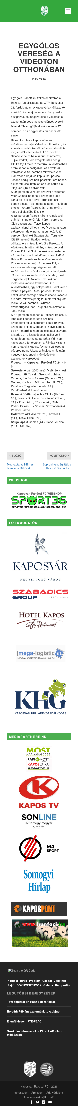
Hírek (23, 981)
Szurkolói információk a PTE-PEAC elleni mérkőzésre (34, 1033)
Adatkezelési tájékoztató (39, 1097)
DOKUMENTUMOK (29, 985)
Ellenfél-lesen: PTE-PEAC (24, 1021)
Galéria (48, 985)
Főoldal (13, 981)
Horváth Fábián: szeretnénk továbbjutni (34, 1011)
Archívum (37, 1092)
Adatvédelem (54, 1092)
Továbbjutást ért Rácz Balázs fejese (31, 1002)
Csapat (47, 981)
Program (34, 981)
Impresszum (20, 1092)
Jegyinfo (60, 981)
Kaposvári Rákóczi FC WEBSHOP (39, 493)
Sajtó (11, 985)
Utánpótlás (62, 985)
